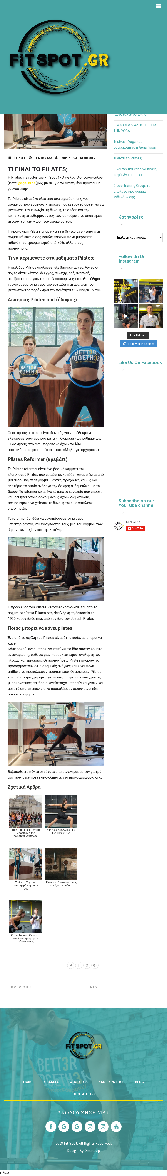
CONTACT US (83, 1094)
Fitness (20, 158)
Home (28, 1082)
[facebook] (50, 1126)
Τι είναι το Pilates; (37, 169)
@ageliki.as (26, 183)
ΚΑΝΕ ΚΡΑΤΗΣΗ (111, 1082)
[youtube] (116, 1126)
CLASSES (51, 1082)
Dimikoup (92, 1150)
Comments (87, 158)
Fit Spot (70, 1143)
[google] (63, 1126)
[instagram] (90, 1126)
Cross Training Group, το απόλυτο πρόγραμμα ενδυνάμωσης (132, 191)
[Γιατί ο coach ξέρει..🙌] (126, 316)
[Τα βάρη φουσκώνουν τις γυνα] (151, 316)
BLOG (139, 1082)
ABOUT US (79, 1082)
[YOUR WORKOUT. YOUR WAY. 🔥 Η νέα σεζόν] (126, 291)
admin (66, 158)
